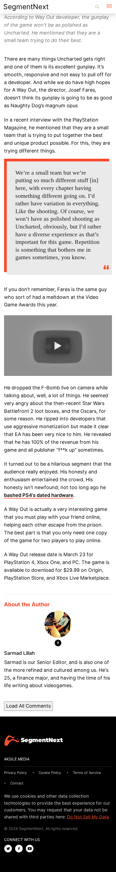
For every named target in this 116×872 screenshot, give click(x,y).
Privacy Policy (15, 772)
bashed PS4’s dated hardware (38, 495)
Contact (16, 783)
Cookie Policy (50, 772)
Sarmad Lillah (19, 653)
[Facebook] (58, 644)
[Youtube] (31, 849)
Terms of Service (87, 772)
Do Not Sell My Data (88, 816)
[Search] (97, 6)
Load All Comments (28, 706)
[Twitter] (9, 849)
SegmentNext (26, 6)
